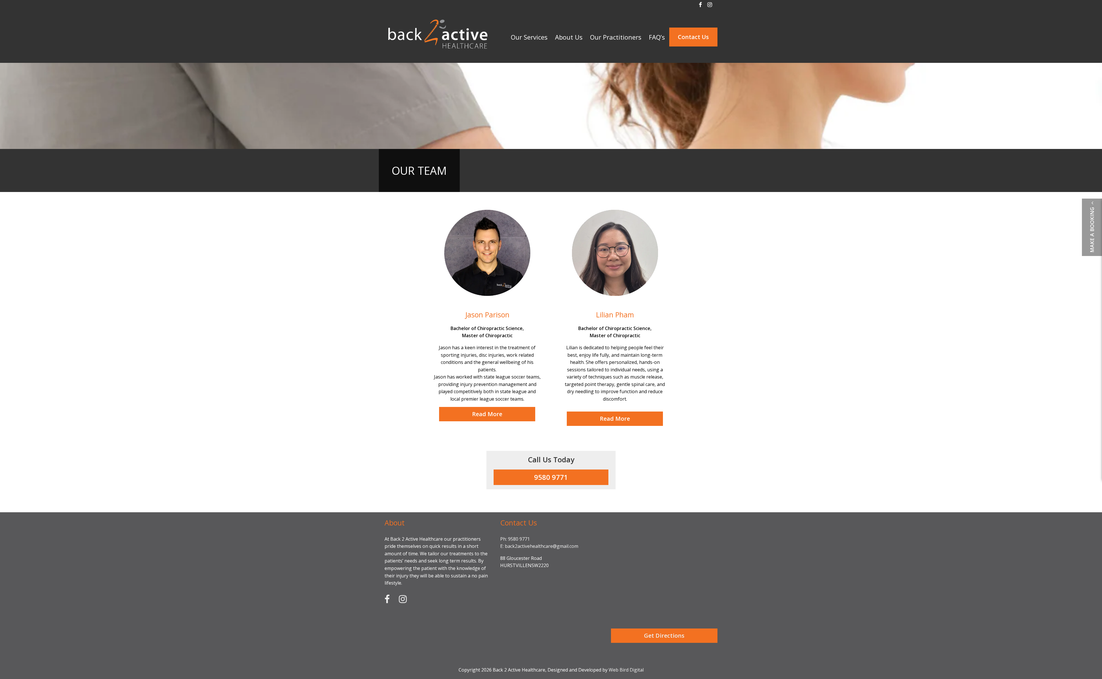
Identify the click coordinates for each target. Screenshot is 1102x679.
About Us (569, 37)
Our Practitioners (615, 37)
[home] (438, 54)
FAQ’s (657, 37)
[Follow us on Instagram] (709, 4)
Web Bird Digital (626, 670)
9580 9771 (551, 477)
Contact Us (693, 37)
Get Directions (664, 635)
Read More (487, 414)
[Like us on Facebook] (700, 4)
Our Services (529, 37)
